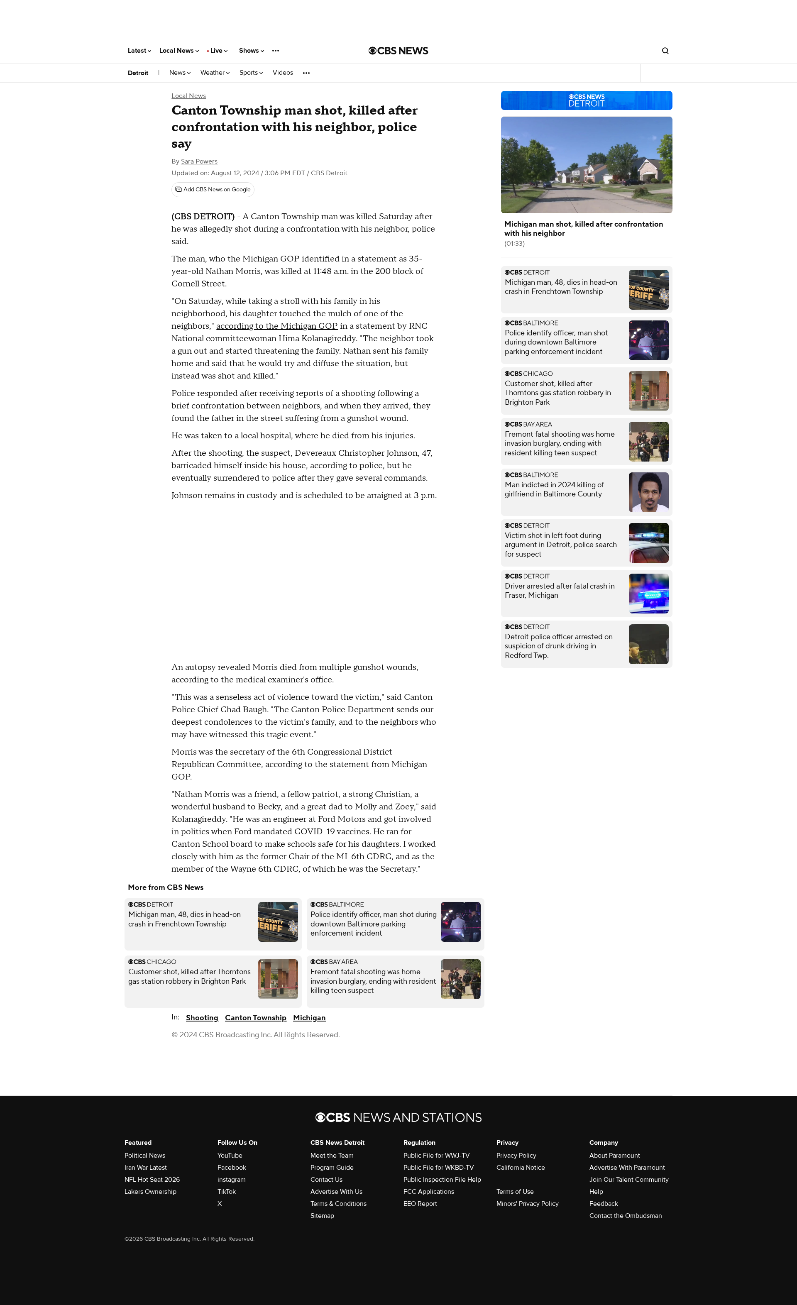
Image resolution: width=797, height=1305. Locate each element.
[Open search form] (665, 50)
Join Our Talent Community (629, 1179)
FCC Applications (428, 1191)
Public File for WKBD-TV (438, 1167)
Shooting (202, 1018)
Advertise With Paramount (627, 1167)
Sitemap (322, 1215)
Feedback (603, 1203)
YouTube (230, 1155)
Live (217, 50)
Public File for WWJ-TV (436, 1155)
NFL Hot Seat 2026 (152, 1179)
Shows (250, 50)
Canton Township (255, 1018)
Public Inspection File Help (442, 1179)
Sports (249, 73)
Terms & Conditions (338, 1203)
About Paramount (614, 1155)
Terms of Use (515, 1191)
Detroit (138, 73)
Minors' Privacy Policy (527, 1203)
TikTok (227, 1191)
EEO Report (420, 1203)
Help (596, 1191)
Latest (138, 50)
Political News (145, 1155)
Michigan (309, 1018)
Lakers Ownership (150, 1191)
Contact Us (326, 1179)
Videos (283, 73)
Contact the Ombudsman (625, 1215)
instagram (232, 1179)
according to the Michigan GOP (277, 326)
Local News (177, 50)
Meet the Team (332, 1155)
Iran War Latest (146, 1167)
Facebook (232, 1167)
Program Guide (332, 1167)
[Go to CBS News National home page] (398, 50)
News (178, 73)
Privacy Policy (516, 1155)
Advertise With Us (336, 1191)
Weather (213, 73)
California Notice (520, 1167)
